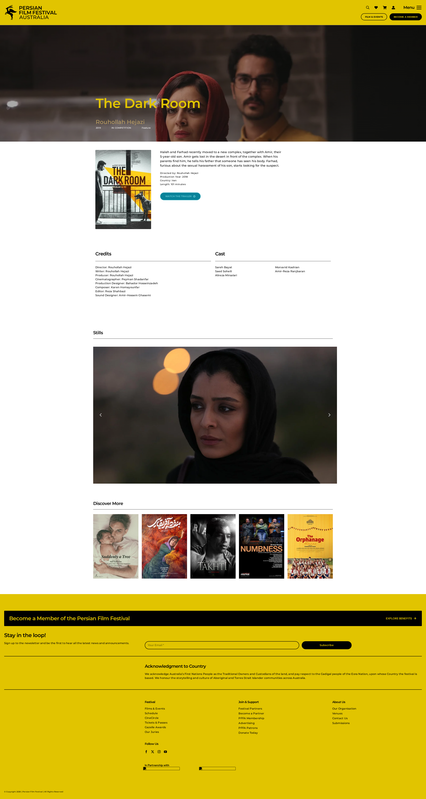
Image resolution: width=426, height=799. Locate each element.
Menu (408, 7)
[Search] (365, 7)
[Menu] (418, 7)
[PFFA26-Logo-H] (30, 5)
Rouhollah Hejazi (120, 121)
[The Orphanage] (310, 546)
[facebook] (146, 751)
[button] (101, 414)
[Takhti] (213, 546)
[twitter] (152, 751)
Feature (146, 127)
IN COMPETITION (121, 127)
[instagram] (159, 751)
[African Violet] (164, 546)
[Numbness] (261, 546)
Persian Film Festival (32, 792)
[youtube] (165, 751)
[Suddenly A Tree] (115, 546)
